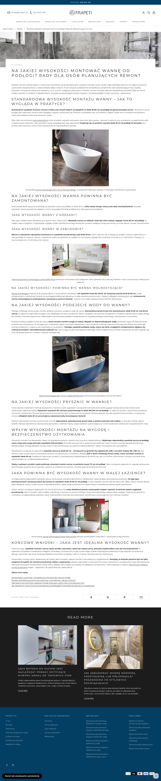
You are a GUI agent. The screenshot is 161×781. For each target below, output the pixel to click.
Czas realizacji (50, 729)
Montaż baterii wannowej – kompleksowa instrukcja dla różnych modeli (41, 578)
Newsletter (138, 22)
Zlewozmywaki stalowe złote (141, 745)
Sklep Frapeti (8, 29)
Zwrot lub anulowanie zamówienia (22, 776)
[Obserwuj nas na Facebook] (7, 765)
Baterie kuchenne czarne (139, 748)
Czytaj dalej (22, 690)
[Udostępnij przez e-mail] (141, 597)
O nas (8, 721)
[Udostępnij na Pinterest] (124, 597)
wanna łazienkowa (40, 120)
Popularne (77, 22)
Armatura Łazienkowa (28, 22)
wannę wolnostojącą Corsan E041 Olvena (59, 537)
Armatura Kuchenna (56, 22)
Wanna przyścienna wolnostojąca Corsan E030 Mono (33, 279)
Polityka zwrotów (13, 736)
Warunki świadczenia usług (17, 733)
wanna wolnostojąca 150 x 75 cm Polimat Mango (56, 190)
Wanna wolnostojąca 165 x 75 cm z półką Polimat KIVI (61, 396)
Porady (124, 22)
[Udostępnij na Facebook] (91, 597)
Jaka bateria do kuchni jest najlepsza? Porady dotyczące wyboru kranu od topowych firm (48, 583)
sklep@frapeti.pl (19, 12)
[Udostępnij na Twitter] (108, 597)
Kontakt (9, 725)
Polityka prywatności (14, 740)
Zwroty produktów (52, 733)
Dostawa (48, 721)
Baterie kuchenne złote (138, 734)
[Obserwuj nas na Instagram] (13, 765)
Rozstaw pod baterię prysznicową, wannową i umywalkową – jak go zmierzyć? (44, 580)
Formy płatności (51, 725)
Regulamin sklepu (13, 744)
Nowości (110, 22)
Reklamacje (49, 736)
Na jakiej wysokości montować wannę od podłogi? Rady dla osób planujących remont (59, 29)
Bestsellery (94, 22)
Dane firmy (10, 729)
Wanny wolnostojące (20, 293)
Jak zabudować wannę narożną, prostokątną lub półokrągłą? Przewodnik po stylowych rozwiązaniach (53, 586)
